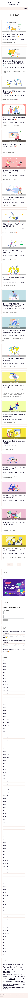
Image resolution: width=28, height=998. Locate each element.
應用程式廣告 (9, 982)
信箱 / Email (6, 610)
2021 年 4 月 (5, 848)
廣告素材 (16, 979)
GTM (22, 969)
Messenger (20, 972)
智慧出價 (20, 984)
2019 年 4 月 (5, 916)
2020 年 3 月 (5, 886)
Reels (19, 974)
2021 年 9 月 (5, 834)
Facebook (18, 964)
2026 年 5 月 (5, 669)
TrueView (5, 976)
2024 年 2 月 (5, 748)
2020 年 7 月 (5, 875)
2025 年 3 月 (5, 710)
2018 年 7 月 (5, 942)
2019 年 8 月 (5, 904)
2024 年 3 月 (5, 745)
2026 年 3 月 (5, 675)
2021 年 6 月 (5, 842)
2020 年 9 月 (5, 869)
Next (19, 564)
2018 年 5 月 (5, 948)
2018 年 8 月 (5, 939)
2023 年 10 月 (6, 760)
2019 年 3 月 (5, 919)
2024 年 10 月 (6, 725)
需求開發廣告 (7, 988)
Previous (10, 564)
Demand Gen (11, 964)
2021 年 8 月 (5, 836)
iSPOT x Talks (14, 2)
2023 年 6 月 (5, 772)
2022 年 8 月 (5, 801)
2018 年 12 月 (6, 927)
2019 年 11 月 (6, 895)
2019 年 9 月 (5, 901)
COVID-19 (7, 964)
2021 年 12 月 (6, 825)
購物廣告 (18, 987)
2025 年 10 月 (6, 690)
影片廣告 (20, 979)
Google (6, 967)
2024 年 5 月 (5, 740)
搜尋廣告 (18, 982)
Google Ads (14, 967)
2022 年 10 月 (6, 795)
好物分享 (12, 979)
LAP (11, 971)
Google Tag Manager (11, 969)
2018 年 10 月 (6, 933)
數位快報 (10, 984)
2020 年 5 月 (5, 880)
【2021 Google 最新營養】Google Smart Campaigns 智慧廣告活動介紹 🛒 (13, 63)
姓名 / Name (6, 615)
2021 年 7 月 (5, 839)
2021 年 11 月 (6, 828)
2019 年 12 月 (6, 892)
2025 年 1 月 (5, 716)
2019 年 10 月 (6, 898)
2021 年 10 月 (6, 831)
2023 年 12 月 (6, 754)
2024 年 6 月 (5, 737)
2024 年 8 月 (5, 731)
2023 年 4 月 (5, 778)
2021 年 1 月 (5, 857)
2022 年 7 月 (5, 804)
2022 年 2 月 (5, 819)
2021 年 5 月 (5, 845)
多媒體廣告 (6, 979)
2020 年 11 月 (6, 863)
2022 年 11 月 (6, 792)
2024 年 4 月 (5, 743)
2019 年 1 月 (5, 925)
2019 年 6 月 (5, 910)
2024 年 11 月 (6, 722)
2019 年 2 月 (5, 922)
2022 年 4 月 (5, 813)
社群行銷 (9, 987)
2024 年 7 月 (5, 734)
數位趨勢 (16, 985)
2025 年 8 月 (5, 696)
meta (4, 974)
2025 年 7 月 (5, 699)
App (4, 964)
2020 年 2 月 (5, 889)
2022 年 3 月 (5, 816)
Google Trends (18, 969)
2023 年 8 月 (5, 766)
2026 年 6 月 (5, 666)
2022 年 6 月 (5, 807)
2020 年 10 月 (6, 866)
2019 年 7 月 (5, 907)
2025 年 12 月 (6, 684)
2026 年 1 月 (5, 681)
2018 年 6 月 (5, 945)
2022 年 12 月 (6, 789)
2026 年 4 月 (5, 672)
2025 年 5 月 (5, 704)
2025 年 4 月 (5, 707)
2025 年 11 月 (6, 687)
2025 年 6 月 (5, 701)
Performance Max (14, 974)
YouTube (10, 976)
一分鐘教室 (16, 976)
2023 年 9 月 (5, 763)
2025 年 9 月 (5, 693)
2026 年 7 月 (5, 663)
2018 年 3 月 (5, 954)
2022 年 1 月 (5, 822)
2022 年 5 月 (5, 810)
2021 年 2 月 (5, 854)
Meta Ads (8, 974)
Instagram (6, 972)
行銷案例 (13, 987)
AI (3, 964)
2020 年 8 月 (5, 872)
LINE (13, 972)
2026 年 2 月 (5, 678)
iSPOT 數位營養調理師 (19, 39)
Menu (25, 8)
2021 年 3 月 (5, 851)
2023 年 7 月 (5, 769)
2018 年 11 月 (6, 930)
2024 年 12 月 (6, 719)
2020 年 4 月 (5, 883)
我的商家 (13, 981)
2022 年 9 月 (5, 798)
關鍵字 (21, 987)
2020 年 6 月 (5, 878)
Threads (21, 974)
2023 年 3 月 (5, 781)
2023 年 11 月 (6, 757)
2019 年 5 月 (5, 913)
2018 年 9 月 (5, 936)
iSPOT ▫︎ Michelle (18, 419)
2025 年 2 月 (5, 713)
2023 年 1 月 (5, 787)
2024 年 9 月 (5, 728)
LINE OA (16, 971)
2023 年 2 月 (5, 784)
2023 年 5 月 (5, 775)
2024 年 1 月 (5, 751)
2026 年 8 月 (5, 660)
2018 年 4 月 (5, 951)
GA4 (22, 964)
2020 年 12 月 (6, 860)
